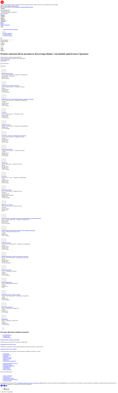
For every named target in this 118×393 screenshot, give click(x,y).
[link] (3, 19)
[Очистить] (2, 43)
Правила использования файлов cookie (24, 7)
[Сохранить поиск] (2, 48)
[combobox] (7, 40)
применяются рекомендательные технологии (27, 383)
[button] (2, 22)
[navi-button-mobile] (2, 27)
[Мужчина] (4, 187)
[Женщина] (4, 71)
